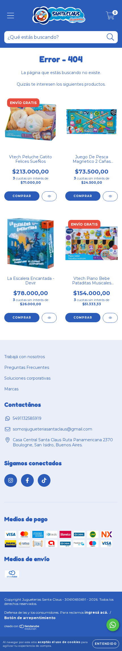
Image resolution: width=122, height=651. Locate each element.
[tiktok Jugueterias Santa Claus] (44, 480)
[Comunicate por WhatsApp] (112, 624)
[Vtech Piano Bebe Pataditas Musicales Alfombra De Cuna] (110, 318)
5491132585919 (27, 418)
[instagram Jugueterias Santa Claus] (10, 480)
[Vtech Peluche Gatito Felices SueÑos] (49, 196)
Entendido (106, 644)
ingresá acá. (96, 612)
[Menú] (10, 15)
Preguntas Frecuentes (26, 367)
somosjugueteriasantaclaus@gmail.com (52, 429)
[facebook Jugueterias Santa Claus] (27, 480)
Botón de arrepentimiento (30, 618)
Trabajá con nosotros (24, 356)
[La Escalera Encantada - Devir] (49, 318)
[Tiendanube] (22, 629)
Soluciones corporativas (27, 378)
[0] (110, 17)
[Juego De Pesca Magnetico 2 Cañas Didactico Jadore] (110, 196)
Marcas (11, 389)
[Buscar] (110, 37)
